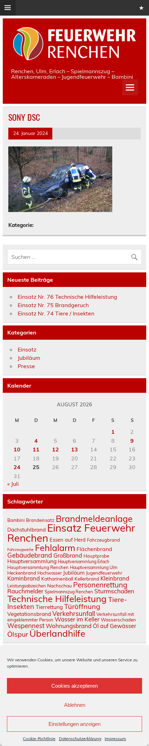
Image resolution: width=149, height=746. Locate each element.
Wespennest (25, 625)
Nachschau (59, 585)
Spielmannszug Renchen (69, 591)
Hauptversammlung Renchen (38, 567)
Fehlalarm (55, 547)
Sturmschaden (114, 591)
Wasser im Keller (77, 619)
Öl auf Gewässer (114, 625)
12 (55, 449)
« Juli (13, 483)
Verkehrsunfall (73, 613)
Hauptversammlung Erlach (83, 561)
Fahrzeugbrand (103, 540)
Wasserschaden (118, 619)
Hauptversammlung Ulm (93, 567)
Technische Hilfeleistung (57, 598)
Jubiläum (29, 357)
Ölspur (17, 634)
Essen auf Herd (68, 539)
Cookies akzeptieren (74, 686)
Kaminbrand (23, 578)
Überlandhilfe (57, 633)
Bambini (16, 520)
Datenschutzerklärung (80, 738)
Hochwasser (49, 573)
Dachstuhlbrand (26, 529)
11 (36, 449)
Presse (26, 366)
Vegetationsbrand (29, 614)
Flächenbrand (94, 548)
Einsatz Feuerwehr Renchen (71, 533)
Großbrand (67, 555)
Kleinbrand (114, 578)
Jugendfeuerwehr (104, 573)
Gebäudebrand (29, 555)
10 (17, 449)
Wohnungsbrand (68, 625)
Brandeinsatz (40, 520)
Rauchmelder (25, 591)
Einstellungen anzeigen (74, 724)
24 (17, 467)
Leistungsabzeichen (26, 585)
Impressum (115, 738)
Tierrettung (49, 606)
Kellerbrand (86, 579)
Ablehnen (74, 705)
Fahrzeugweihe (20, 549)
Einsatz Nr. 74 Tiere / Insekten (56, 313)
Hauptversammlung (31, 561)
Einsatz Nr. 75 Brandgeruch (53, 305)
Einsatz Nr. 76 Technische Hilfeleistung (67, 296)
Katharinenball (57, 579)
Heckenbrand (21, 573)
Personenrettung (100, 584)
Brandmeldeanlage (94, 518)
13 (74, 449)
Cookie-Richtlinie (39, 738)
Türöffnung (82, 606)
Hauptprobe (96, 556)
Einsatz (27, 349)
